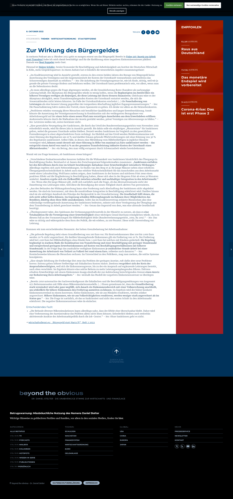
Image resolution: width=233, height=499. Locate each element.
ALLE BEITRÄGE (17, 431)
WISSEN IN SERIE (22, 458)
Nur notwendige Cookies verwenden (202, 5)
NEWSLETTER (181, 436)
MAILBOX (19, 444)
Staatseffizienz (87, 39)
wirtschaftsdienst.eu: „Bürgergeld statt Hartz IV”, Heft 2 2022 (61, 322)
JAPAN (123, 444)
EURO (67, 449)
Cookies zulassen (174, 5)
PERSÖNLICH (20, 466)
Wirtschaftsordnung (63, 39)
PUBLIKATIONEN (22, 462)
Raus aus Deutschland (193, 51)
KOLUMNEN (20, 449)
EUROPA (124, 440)
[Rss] (182, 446)
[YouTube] (188, 446)
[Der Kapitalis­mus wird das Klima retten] (2, 249)
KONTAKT (179, 440)
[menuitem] (66, 483)
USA (122, 431)
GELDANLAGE (71, 453)
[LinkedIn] (193, 446)
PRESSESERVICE (182, 431)
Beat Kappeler (46, 62)
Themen (45, 39)
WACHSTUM (70, 436)
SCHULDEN (70, 431)
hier (121, 418)
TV (16, 436)
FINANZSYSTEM (72, 440)
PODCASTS (20, 440)
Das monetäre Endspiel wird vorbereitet (194, 81)
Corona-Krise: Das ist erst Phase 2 (197, 111)
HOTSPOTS (19, 453)
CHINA (123, 436)
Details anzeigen (116, 11)
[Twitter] (177, 446)
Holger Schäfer (47, 67)
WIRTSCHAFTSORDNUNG (76, 444)
